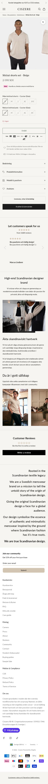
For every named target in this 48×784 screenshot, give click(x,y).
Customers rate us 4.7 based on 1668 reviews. (24, 777)
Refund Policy (8, 682)
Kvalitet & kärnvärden (24, 207)
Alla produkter (11, 15)
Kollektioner (20, 15)
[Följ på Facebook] (4, 738)
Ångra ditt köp (8, 594)
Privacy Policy (8, 678)
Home (4, 15)
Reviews (6, 640)
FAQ (4, 606)
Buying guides (8, 657)
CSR (4, 674)
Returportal (7, 589)
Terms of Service (9, 686)
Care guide (7, 615)
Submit (23, 570)
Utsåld (24, 131)
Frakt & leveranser (10, 598)
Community (7, 644)
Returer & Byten (9, 602)
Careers (6, 627)
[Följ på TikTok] (17, 738)
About (5, 636)
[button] (6, 247)
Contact (6, 649)
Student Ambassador (11, 653)
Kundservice (8, 585)
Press (5, 631)
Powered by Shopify (29, 750)
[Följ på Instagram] (10, 738)
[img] (24, 229)
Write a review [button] (24, 452)
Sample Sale (7, 661)
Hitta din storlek (9, 611)
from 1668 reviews (24, 233)
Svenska (32, 744)
